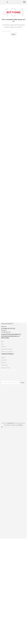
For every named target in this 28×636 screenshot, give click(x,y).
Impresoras (4, 360)
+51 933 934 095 (5, 332)
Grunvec (20, 617)
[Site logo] (13, 2)
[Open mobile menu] (1, 2)
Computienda (10, 615)
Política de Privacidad (6, 349)
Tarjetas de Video (5, 367)
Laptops (3, 357)
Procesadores (4, 365)
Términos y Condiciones (7, 351)
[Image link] (10, 324)
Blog (2, 341)
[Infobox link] (24, 2)
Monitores (3, 362)
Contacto (3, 346)
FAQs (2, 344)
